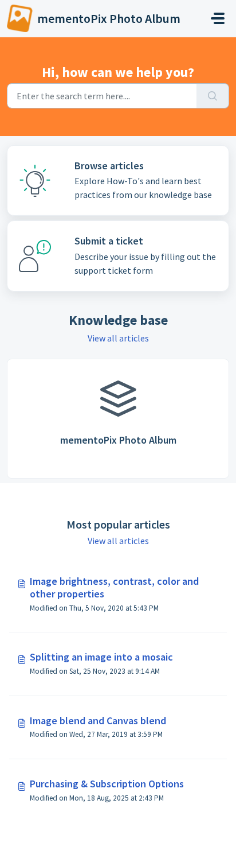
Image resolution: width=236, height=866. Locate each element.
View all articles (118, 338)
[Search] (212, 95)
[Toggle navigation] (217, 18)
